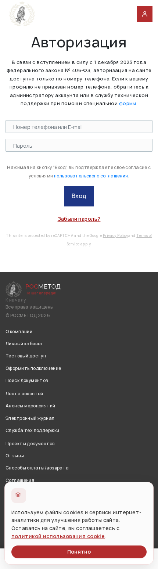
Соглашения (20, 480)
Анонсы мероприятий (30, 406)
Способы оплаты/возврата (37, 468)
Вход (79, 196)
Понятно (79, 551)
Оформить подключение (33, 368)
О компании (19, 331)
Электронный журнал (30, 418)
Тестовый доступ (26, 356)
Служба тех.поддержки (32, 430)
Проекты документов (30, 443)
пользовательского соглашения (91, 176)
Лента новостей (24, 393)
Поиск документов (27, 380)
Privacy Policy (115, 235)
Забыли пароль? (79, 218)
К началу (16, 300)
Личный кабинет (25, 344)
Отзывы (15, 456)
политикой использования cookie (58, 536)
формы (127, 103)
